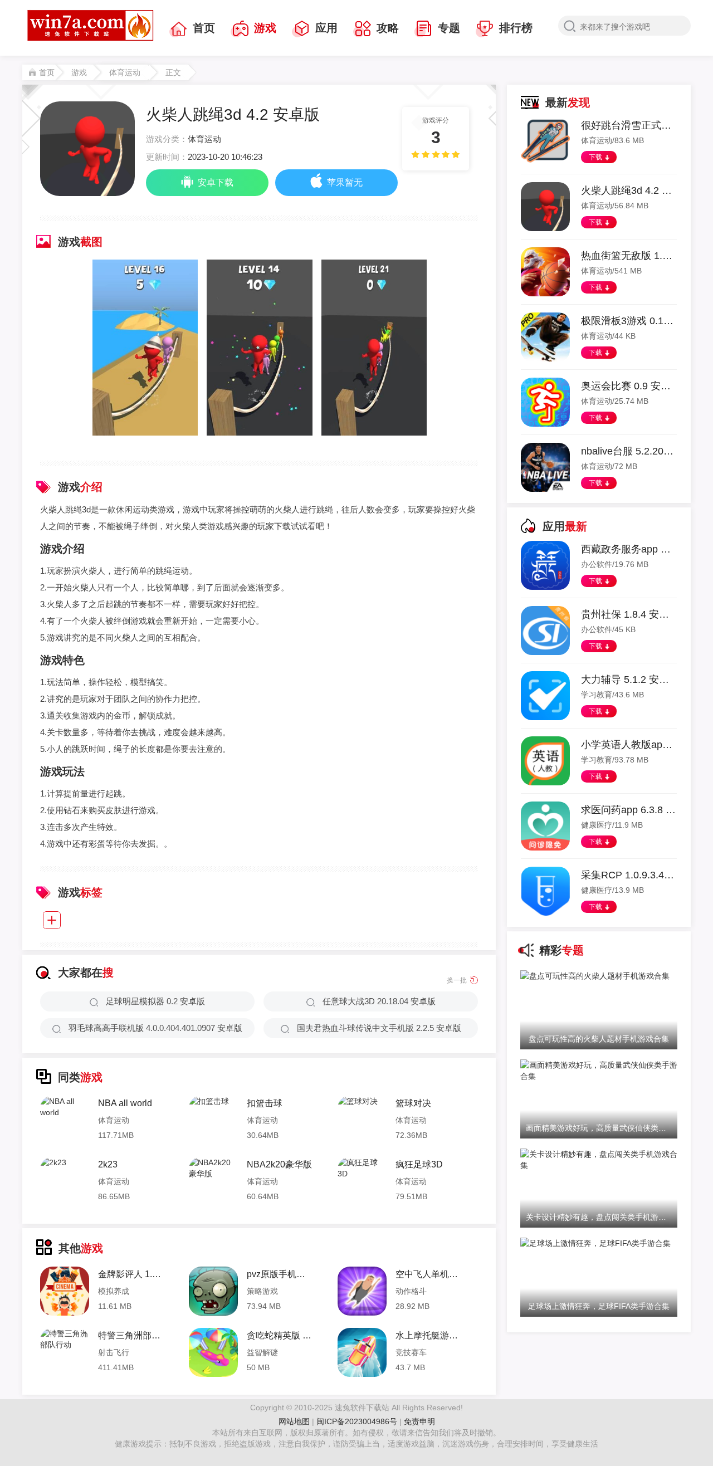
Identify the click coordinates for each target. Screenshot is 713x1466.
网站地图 (294, 1421)
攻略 (388, 28)
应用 (326, 28)
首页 (204, 28)
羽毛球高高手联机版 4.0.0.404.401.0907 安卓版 (155, 1028)
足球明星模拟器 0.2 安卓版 (155, 1001)
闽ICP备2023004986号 (356, 1421)
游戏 (265, 28)
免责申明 (419, 1421)
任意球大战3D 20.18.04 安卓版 (379, 1001)
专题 (449, 28)
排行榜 (516, 28)
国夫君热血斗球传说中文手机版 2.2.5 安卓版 (379, 1028)
